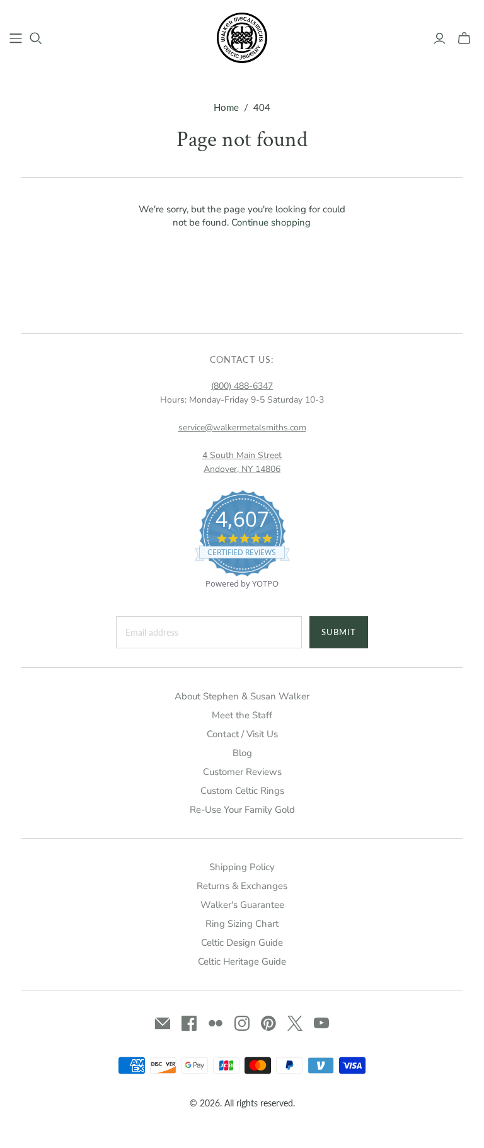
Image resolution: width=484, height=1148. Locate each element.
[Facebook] (189, 1023)
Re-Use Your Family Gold (242, 809)
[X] (294, 1023)
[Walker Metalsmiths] (242, 38)
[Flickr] (215, 1023)
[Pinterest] (268, 1023)
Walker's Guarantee (242, 904)
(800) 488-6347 (242, 386)
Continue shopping (271, 222)
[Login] (439, 38)
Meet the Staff (242, 715)
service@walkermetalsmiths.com (242, 427)
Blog (242, 753)
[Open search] (36, 38)
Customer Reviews (242, 772)
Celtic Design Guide (242, 942)
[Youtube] (321, 1023)
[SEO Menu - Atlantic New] (15, 38)
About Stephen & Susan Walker (242, 696)
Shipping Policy (242, 867)
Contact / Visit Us (242, 734)
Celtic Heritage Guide (242, 961)
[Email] (162, 1023)
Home (226, 107)
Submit (338, 632)
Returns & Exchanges (242, 886)
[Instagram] (242, 1023)
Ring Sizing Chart (242, 923)
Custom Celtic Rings (242, 790)
